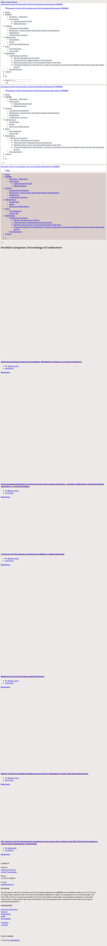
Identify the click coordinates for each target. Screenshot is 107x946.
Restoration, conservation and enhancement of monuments (34, 30)
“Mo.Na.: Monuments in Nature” (26, 58)
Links (3, 916)
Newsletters (14, 39)
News (7, 46)
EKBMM (8, 14)
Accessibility (6, 918)
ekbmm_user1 (13, 366)
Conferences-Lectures (18, 35)
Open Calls (13, 51)
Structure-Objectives (9, 909)
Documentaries (15, 69)
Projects (8, 26)
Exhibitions (14, 33)
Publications (10, 37)
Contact (8, 72)
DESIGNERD (15, 940)
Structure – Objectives (18, 17)
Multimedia (10, 53)
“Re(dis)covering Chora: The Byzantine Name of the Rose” (37, 62)
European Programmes (19, 28)
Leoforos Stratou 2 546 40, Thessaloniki (9, 871)
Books (11, 42)
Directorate (14, 19)
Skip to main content (9, 2)
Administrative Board (22, 21)
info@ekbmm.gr (7, 884)
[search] (6, 83)
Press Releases (15, 49)
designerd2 (12, 848)
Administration (19, 23)
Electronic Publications (19, 44)
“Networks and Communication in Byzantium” (32, 60)
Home (7, 12)
